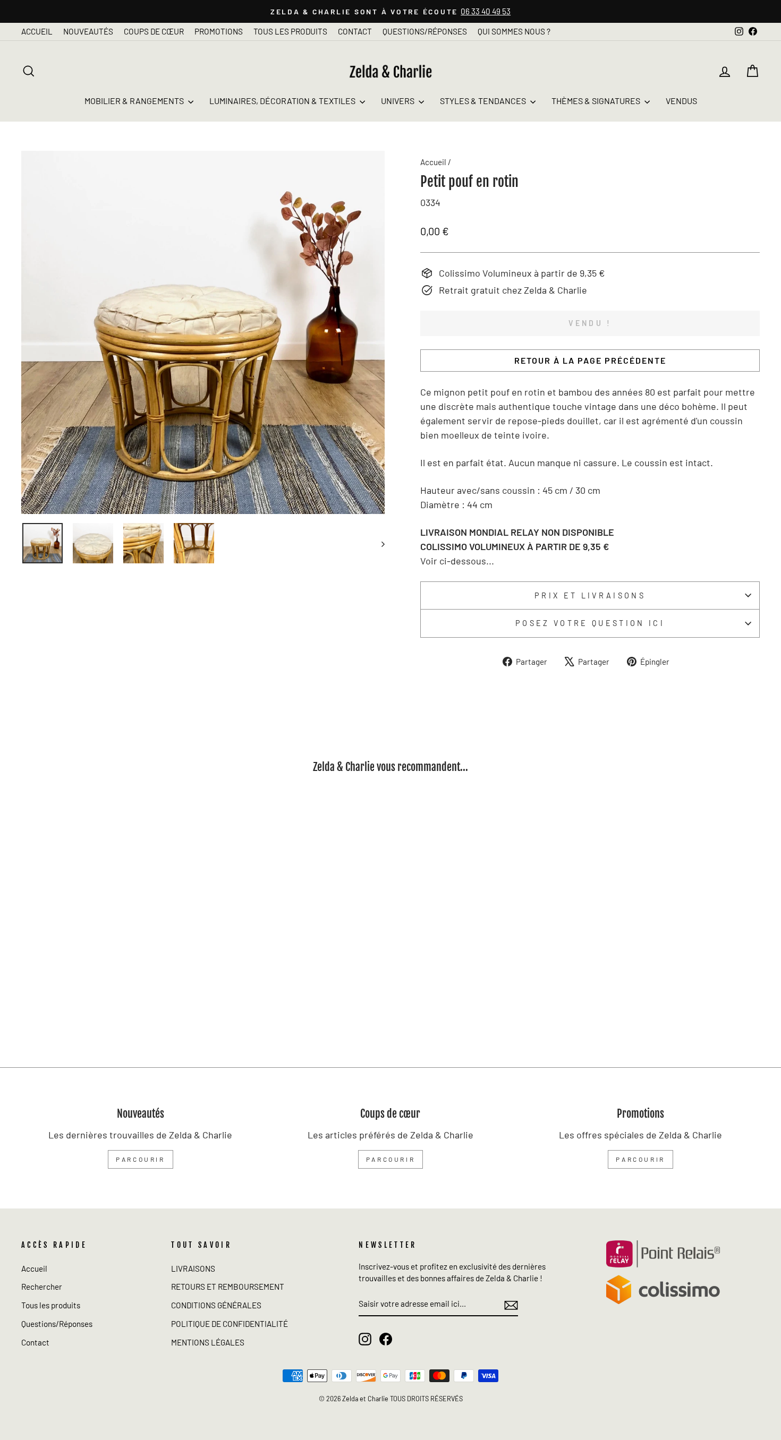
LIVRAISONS (193, 1268)
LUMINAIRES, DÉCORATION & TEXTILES (283, 101)
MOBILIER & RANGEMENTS (134, 101)
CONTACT (355, 31)
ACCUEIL (37, 31)
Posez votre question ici (590, 623)
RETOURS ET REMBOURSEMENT (227, 1286)
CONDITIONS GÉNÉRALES (216, 1305)
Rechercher (41, 1286)
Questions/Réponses (56, 1323)
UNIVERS (398, 101)
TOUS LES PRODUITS (290, 31)
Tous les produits (50, 1305)
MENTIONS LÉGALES (207, 1342)
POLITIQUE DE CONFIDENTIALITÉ (229, 1323)
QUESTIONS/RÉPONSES (425, 31)
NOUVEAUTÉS (88, 31)
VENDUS (681, 101)
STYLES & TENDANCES (484, 101)
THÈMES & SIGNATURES (596, 101)
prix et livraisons (590, 595)
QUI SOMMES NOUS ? (514, 31)
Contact (35, 1342)
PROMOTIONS (218, 31)
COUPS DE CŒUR (154, 31)
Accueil (433, 162)
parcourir (140, 1159)
